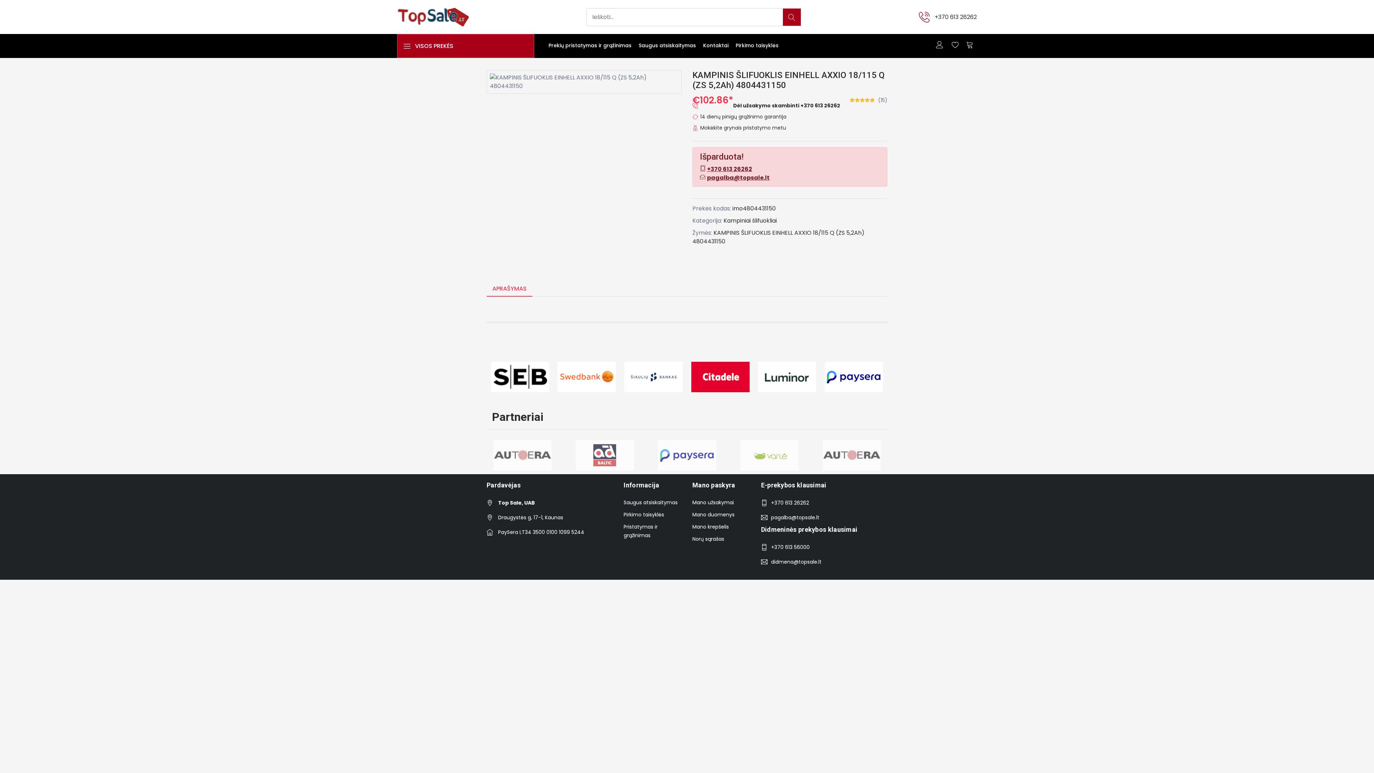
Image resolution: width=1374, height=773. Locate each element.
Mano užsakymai (713, 502)
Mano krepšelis (710, 526)
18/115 (820, 233)
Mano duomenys (713, 514)
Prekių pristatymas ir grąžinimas (590, 45)
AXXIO (803, 233)
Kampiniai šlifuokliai (750, 221)
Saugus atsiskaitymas (667, 45)
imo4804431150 (754, 208)
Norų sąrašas (708, 539)
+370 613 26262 (956, 17)
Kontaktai (716, 45)
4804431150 (708, 241)
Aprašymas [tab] (509, 289)
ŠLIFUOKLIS (756, 233)
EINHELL (782, 233)
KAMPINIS (726, 233)
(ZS (840, 233)
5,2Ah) (855, 233)
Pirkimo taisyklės (757, 45)
